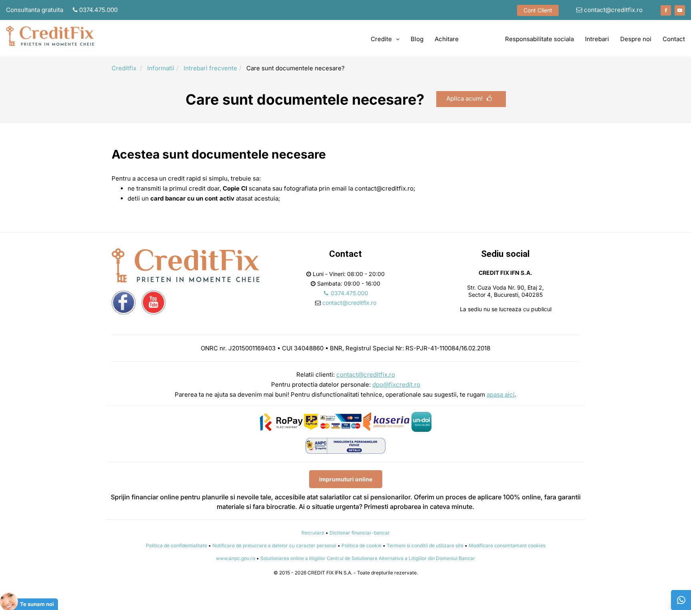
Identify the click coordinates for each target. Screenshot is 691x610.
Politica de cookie (361, 545)
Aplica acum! (464, 98)
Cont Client (537, 10)
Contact (674, 39)
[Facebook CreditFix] (666, 10)
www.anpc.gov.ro (235, 558)
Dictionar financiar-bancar (360, 533)
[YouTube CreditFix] (680, 10)
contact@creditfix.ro (612, 10)
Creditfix (124, 68)
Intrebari (597, 39)
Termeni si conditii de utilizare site (425, 545)
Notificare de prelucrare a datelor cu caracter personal (274, 545)
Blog (417, 39)
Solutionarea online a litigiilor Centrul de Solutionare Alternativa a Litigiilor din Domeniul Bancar (367, 558)
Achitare (447, 39)
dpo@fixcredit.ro (396, 384)
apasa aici (501, 394)
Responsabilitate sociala (539, 39)
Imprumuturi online (345, 479)
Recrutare (313, 533)
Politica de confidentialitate (176, 545)
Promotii (482, 39)
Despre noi (635, 39)
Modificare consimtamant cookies (507, 545)
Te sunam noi (37, 604)
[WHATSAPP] (681, 600)
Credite (381, 39)
